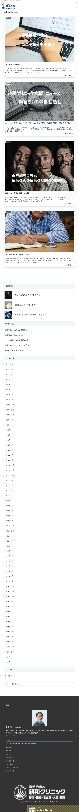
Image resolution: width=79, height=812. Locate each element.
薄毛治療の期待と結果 (14, 335)
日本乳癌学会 (10, 761)
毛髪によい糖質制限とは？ (26, 305)
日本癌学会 (9, 764)
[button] (73, 684)
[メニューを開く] (76, 3)
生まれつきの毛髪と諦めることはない (30, 315)
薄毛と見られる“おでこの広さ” (17, 345)
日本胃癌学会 (10, 757)
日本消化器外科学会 (12, 767)
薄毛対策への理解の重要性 (16, 330)
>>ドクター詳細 (11, 735)
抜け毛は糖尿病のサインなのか (27, 295)
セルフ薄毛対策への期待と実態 (17, 340)
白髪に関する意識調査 (14, 350)
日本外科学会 (10, 771)
